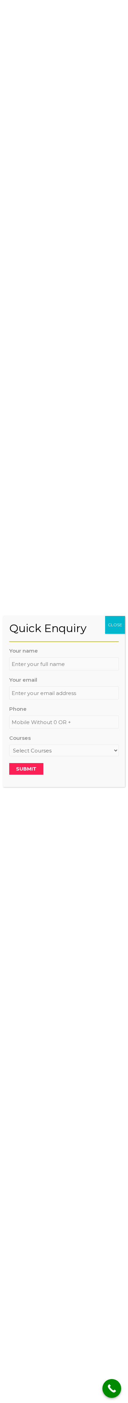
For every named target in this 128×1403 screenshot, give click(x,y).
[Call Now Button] (111, 1388)
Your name (23, 650)
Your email (23, 680)
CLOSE (115, 624)
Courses (20, 738)
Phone (18, 709)
